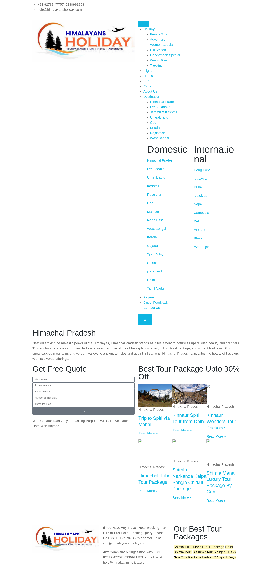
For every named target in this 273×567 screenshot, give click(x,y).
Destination (151, 96)
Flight (147, 71)
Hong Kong (202, 170)
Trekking (156, 65)
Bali (197, 221)
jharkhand (154, 271)
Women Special (161, 45)
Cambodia (201, 213)
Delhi (151, 280)
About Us (150, 91)
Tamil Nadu (156, 288)
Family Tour (158, 34)
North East (155, 220)
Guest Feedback (155, 302)
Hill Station (158, 50)
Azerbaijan (202, 247)
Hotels (148, 76)
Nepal (198, 204)
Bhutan (199, 238)
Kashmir (153, 186)
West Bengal (159, 138)
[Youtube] (57, 515)
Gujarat (153, 246)
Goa (153, 122)
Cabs (147, 86)
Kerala (155, 128)
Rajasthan (157, 133)
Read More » (148, 433)
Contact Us (151, 308)
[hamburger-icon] (144, 24)
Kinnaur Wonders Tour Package (221, 421)
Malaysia (200, 178)
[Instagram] (153, 6)
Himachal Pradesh (163, 102)
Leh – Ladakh (160, 107)
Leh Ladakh (156, 169)
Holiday (149, 29)
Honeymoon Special (165, 55)
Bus (146, 81)
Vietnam (200, 230)
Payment (150, 297)
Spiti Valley (155, 254)
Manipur (153, 211)
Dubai (198, 187)
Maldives (200, 196)
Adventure (157, 39)
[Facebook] (143, 6)
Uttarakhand (159, 117)
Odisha (152, 263)
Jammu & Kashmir (163, 112)
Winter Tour (158, 60)
